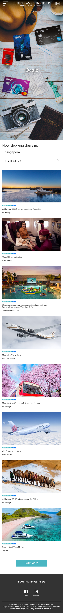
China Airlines (7, 455)
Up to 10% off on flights (12, 257)
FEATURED (7, 205)
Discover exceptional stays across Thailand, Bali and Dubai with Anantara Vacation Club (24, 306)
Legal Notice (8, 606)
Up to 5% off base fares (11, 355)
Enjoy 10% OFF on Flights (13, 547)
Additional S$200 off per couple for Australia (21, 209)
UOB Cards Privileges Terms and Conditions (43, 606)
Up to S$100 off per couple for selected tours (21, 403)
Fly (14, 205)
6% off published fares (11, 451)
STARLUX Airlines (8, 359)
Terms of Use (19, 606)
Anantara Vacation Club (10, 311)
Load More (31, 563)
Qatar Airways (7, 260)
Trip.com (5, 551)
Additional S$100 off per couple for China (20, 499)
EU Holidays (6, 212)
